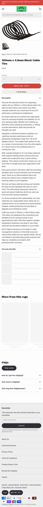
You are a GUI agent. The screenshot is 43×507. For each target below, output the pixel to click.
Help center (9, 368)
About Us (5, 439)
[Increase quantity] (38, 79)
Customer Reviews (9, 446)
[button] (21, 86)
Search (4, 477)
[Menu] (4, 9)
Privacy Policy (7, 452)
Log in (5, 492)
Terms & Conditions (9, 458)
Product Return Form (10, 464)
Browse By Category (9, 471)
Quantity (4, 75)
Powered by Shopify (8, 504)
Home (3, 54)
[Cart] (39, 9)
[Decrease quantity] (4, 79)
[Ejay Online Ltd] (21, 9)
